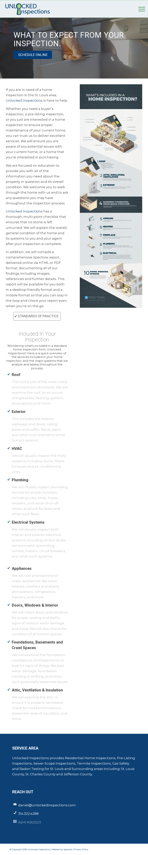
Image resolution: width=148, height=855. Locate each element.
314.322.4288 (28, 814)
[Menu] (140, 9)
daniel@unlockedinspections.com (47, 805)
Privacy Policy (81, 849)
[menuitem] (140, 9)
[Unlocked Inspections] (27, 9)
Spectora (68, 849)
